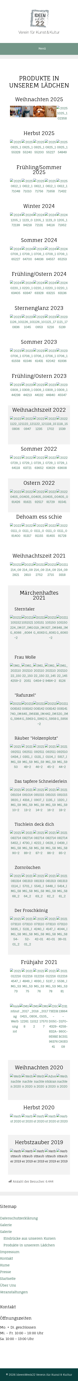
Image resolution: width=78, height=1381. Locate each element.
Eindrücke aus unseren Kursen (29, 1238)
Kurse (5, 1265)
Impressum (9, 1252)
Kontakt (6, 1258)
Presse (5, 1272)
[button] (14, 113)
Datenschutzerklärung (19, 1218)
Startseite (8, 1278)
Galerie (6, 1225)
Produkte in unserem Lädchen (29, 1245)
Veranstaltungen (14, 1292)
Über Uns (8, 1285)
